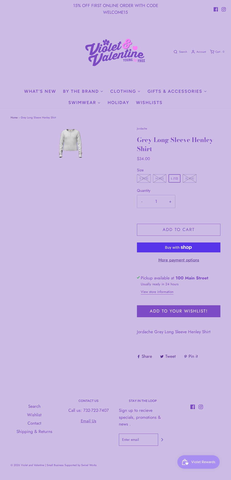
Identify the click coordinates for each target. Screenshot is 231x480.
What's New (40, 91)
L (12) (174, 178)
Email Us (88, 421)
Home (14, 117)
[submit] (162, 440)
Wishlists (149, 102)
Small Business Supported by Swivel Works (72, 465)
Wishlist (34, 415)
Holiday (118, 102)
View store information (157, 291)
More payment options (178, 260)
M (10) (159, 178)
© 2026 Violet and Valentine (27, 465)
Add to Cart (179, 229)
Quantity (143, 190)
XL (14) (189, 178)
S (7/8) (143, 178)
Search (34, 406)
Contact (34, 423)
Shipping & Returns (34, 431)
